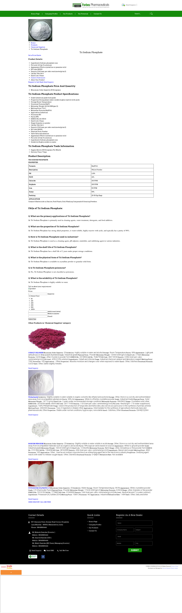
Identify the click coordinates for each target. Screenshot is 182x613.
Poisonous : (39, 362)
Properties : (90, 362)
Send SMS (50, 550)
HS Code (34, 129)
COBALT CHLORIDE (35, 353)
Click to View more (38, 78)
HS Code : (109, 357)
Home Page (35, 14)
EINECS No (35, 119)
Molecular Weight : (111, 355)
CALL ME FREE (45, 502)
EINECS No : (79, 357)
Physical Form (36, 131)
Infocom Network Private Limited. (170, 568)
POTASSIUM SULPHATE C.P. (39, 488)
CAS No (33, 125)
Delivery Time (36, 152)
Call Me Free (64, 550)
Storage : (114, 353)
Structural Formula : (135, 410)
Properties (35, 100)
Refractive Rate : (111, 455)
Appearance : (95, 399)
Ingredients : (81, 359)
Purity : (130, 353)
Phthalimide (33, 397)
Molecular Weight (37, 106)
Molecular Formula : (114, 401)
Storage (34, 102)
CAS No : (94, 357)
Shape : (55, 357)
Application (35, 112)
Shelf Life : (134, 355)
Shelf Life (34, 121)
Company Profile (51, 14)
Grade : (68, 355)
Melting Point (36, 108)
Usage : (118, 359)
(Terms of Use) (174, 566)
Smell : (129, 362)
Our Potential (83, 14)
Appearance (35, 136)
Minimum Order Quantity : (54, 353)
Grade (33, 98)
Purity (33, 117)
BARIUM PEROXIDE (35, 444)
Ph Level (34, 138)
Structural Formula (38, 104)
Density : (93, 404)
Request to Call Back (35, 82)
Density (34, 127)
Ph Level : (56, 359)
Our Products (68, 14)
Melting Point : (37, 408)
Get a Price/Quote (34, 55)
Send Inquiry (131, 5)
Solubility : (84, 353)
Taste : (47, 364)
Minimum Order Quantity (40, 90)
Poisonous (34, 115)
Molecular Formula (38, 110)
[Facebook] (43, 558)
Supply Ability (36, 150)
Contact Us (98, 14)
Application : (52, 362)
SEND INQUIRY (34, 502)
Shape (33, 123)
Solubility (34, 142)
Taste (33, 134)
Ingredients (35, 140)
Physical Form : (87, 355)
